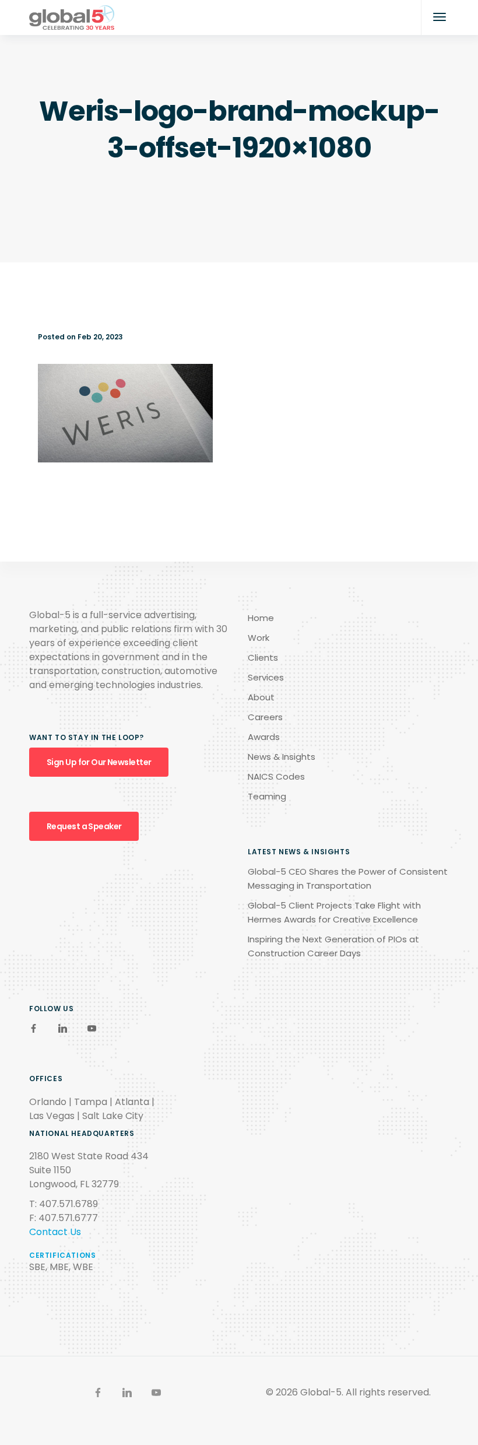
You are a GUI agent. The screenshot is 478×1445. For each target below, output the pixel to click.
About (261, 697)
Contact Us (55, 1232)
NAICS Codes (276, 776)
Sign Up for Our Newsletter (99, 762)
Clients (263, 657)
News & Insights (281, 756)
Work (258, 638)
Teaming (267, 796)
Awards (264, 737)
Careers (265, 717)
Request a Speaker (84, 826)
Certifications (62, 1255)
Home (261, 618)
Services (266, 677)
